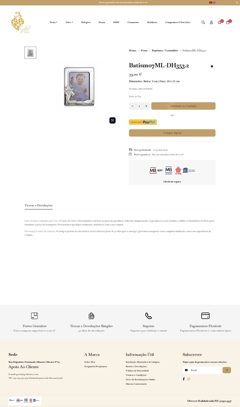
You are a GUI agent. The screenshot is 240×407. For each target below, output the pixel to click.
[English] (214, 2)
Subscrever (227, 370)
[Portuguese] (210, 2)
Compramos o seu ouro (177, 22)
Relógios (85, 22)
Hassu (102, 22)
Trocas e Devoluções (39, 205)
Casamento (133, 22)
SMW (116, 22)
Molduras (152, 22)
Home (133, 50)
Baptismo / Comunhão (165, 50)
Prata (144, 50)
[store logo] (20, 22)
